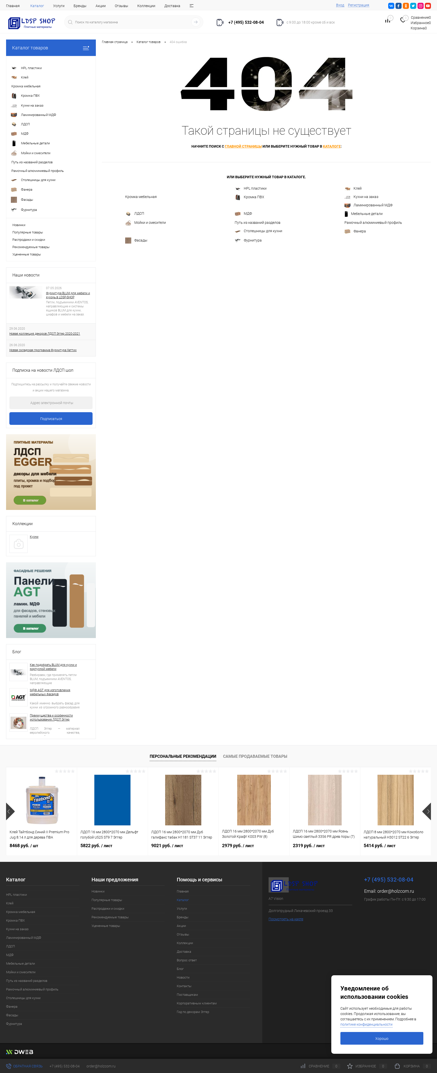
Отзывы (121, 6)
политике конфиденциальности (366, 1024)
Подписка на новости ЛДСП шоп (42, 370)
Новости (183, 977)
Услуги (58, 6)
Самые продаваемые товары (255, 756)
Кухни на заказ (366, 197)
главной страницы (243, 146)
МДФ (248, 213)
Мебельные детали (367, 214)
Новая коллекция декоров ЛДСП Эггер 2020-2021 (44, 333)
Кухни (34, 537)
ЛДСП (139, 213)
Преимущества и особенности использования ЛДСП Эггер (51, 717)
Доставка (172, 6)
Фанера (360, 231)
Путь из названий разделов (257, 223)
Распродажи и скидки (28, 240)
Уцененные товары (26, 254)
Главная (13, 6)
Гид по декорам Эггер (193, 1012)
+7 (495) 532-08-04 (65, 1066)
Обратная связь (27, 1066)
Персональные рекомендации (183, 756)
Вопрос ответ (187, 960)
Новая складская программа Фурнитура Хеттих (43, 350)
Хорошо (381, 1039)
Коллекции (146, 6)
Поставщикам (187, 995)
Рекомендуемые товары (31, 247)
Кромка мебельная (141, 197)
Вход (340, 5)
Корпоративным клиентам (197, 1003)
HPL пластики (255, 188)
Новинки (18, 225)
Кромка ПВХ (254, 197)
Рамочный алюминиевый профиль (373, 223)
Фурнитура (253, 240)
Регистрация (358, 5)
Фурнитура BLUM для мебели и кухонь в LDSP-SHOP (68, 295)
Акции (101, 6)
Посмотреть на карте (286, 919)
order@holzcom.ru (395, 891)
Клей (358, 188)
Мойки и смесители (150, 223)
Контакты (184, 986)
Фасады (140, 240)
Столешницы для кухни (263, 231)
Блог (16, 651)
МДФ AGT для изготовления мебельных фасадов (50, 692)
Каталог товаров (30, 47)
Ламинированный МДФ (373, 205)
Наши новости (25, 275)
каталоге (332, 146)
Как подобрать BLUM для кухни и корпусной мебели (53, 667)
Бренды (80, 6)
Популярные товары (27, 232)
